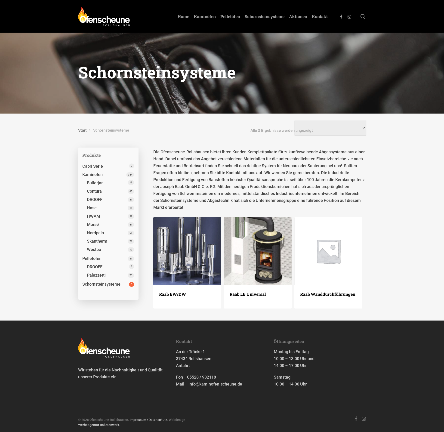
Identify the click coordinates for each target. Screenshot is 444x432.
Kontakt (320, 16)
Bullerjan (95, 182)
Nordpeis (95, 232)
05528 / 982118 (201, 377)
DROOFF (94, 199)
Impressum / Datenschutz (148, 420)
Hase (92, 207)
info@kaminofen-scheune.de (215, 384)
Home (183, 16)
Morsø (93, 224)
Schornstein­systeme (264, 16)
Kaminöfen (205, 16)
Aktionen (298, 16)
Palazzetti (96, 275)
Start (82, 130)
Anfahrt (183, 365)
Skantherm (97, 241)
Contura (94, 191)
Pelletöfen (230, 16)
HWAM (93, 216)
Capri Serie (92, 166)
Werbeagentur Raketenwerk (98, 425)
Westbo (94, 249)
